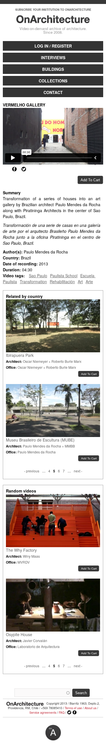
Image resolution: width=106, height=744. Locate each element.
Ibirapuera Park (20, 355)
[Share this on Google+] (5, 169)
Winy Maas (31, 556)
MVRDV (24, 562)
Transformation (33, 281)
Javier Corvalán (35, 640)
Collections (53, 81)
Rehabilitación (62, 281)
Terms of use (73, 708)
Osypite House (19, 634)
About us (90, 708)
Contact (53, 92)
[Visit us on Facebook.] (74, 712)
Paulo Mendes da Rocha (37, 451)
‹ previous (31, 470)
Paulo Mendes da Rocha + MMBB (49, 446)
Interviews (53, 57)
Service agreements (42, 712)
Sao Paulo (38, 275)
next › (78, 470)
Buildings (53, 69)
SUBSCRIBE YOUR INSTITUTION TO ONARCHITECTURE (53, 10)
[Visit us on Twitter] (69, 712)
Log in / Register (53, 46)
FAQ (61, 712)
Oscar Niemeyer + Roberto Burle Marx (52, 361)
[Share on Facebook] (14, 169)
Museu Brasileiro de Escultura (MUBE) (40, 440)
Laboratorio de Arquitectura (39, 646)
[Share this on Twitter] (23, 169)
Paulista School (63, 275)
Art (80, 281)
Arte (89, 281)
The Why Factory (21, 550)
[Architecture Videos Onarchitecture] (53, 21)
